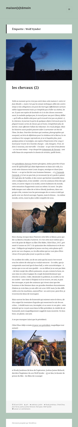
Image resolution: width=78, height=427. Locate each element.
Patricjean (39, 407)
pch (27, 405)
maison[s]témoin (18, 8)
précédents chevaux (23, 164)
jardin (40, 405)
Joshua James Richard (27, 407)
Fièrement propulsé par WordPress (24, 423)
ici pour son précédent (41, 325)
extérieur (34, 405)
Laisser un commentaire (22, 409)
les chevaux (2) (25, 87)
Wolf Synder (47, 407)
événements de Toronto (51, 149)
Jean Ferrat (15, 407)
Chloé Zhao (61, 405)
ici (47, 373)
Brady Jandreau (51, 405)
